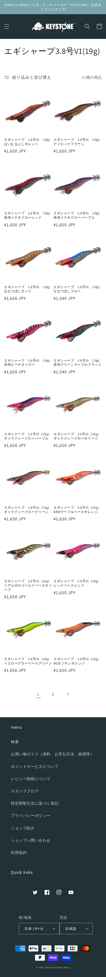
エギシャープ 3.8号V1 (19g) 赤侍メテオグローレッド (28, 215)
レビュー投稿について (31, 778)
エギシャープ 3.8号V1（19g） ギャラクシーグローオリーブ (78, 436)
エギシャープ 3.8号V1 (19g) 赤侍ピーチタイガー (28, 362)
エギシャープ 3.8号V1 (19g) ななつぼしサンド (28, 289)
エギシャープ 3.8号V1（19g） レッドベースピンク (78, 583)
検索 (15, 741)
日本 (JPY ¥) (33, 928)
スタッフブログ (25, 791)
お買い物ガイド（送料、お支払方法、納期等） (52, 754)
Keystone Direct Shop (57, 967)
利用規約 (19, 852)
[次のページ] (68, 694)
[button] (7, 26)
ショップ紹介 (23, 828)
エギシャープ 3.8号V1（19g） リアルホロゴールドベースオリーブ (28, 585)
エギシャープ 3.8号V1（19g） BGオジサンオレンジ (78, 661)
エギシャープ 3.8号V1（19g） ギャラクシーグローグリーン (28, 509)
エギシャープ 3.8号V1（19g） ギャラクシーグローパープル (28, 436)
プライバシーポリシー (31, 815)
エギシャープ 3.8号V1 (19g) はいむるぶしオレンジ (28, 142)
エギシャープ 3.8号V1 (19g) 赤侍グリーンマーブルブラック (78, 362)
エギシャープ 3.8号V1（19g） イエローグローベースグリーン (28, 661)
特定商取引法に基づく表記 (34, 803)
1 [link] (38, 694)
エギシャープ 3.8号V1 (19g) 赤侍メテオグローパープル (78, 215)
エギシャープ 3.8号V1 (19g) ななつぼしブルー (78, 289)
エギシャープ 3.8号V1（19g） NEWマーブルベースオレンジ (78, 509)
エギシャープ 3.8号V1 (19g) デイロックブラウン (78, 142)
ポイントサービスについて (34, 766)
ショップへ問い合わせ (31, 840)
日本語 (70, 928)
